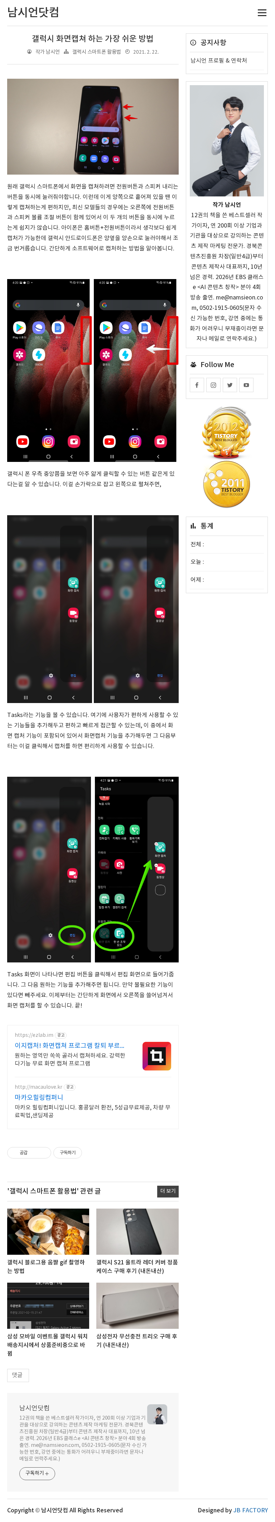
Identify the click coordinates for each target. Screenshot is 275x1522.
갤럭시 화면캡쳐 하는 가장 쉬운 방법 (93, 39)
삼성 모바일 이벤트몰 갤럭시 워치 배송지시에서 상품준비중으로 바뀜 (47, 1345)
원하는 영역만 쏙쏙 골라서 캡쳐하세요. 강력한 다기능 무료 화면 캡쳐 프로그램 (70, 1060)
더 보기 (167, 1191)
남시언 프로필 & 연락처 (218, 61)
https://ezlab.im (34, 1035)
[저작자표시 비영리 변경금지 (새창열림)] (91, 1153)
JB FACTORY (250, 1510)
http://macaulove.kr (38, 1087)
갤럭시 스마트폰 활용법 (96, 52)
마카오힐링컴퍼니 (39, 1098)
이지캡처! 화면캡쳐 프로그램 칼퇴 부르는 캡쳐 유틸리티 (70, 1046)
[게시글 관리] (43, 1152)
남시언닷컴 (34, 1408)
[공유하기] (34, 1152)
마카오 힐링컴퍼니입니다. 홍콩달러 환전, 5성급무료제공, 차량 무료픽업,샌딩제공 (92, 1111)
